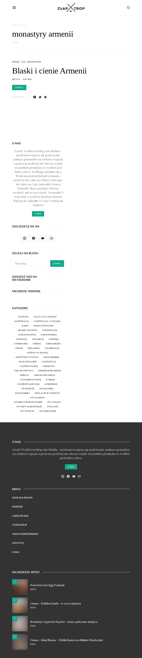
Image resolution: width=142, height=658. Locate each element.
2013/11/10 (16, 79)
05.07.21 (33, 608)
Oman (51, 379)
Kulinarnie (52, 357)
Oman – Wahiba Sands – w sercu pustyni (55, 603)
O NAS (15, 552)
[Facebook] (33, 238)
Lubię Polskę (30, 366)
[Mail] (51, 238)
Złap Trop (27, 79)
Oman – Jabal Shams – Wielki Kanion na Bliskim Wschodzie (66, 640)
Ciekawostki (28, 334)
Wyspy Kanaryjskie (30, 406)
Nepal (25, 375)
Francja (39, 339)
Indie (37, 343)
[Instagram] (24, 238)
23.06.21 (33, 626)
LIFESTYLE (18, 543)
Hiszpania (22, 343)
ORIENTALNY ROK (34, 62)
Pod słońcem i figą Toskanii (47, 585)
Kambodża (53, 348)
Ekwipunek (50, 334)
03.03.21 (33, 644)
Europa (22, 339)
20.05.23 (33, 589)
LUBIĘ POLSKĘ (20, 515)
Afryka (24, 316)
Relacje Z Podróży (48, 393)
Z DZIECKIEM (48, 411)
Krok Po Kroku (38, 352)
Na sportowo (24, 370)
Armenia (16, 62)
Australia (22, 321)
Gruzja (54, 339)
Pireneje (51, 384)
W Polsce (55, 402)
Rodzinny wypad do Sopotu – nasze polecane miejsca (63, 621)
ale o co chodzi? (46, 316)
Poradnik (47, 388)
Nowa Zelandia (45, 375)
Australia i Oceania (48, 321)
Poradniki (23, 393)
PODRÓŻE (17, 506)
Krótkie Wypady (28, 357)
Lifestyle (49, 361)
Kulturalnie (28, 361)
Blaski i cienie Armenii (49, 70)
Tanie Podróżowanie (29, 402)
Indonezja (54, 343)
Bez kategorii (44, 325)
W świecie (28, 411)
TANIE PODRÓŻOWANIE (25, 534)
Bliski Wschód (28, 330)
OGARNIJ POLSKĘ (31, 379)
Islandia (34, 348)
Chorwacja (51, 330)
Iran (20, 348)
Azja (23, 62)
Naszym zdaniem (50, 370)
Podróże (29, 388)
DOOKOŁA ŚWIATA (22, 497)
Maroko (50, 366)
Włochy (54, 406)
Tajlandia (38, 397)
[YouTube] (42, 238)
